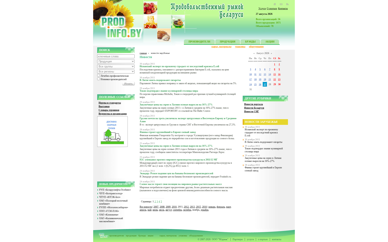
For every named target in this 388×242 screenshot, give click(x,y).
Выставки (104, 106)
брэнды (142, 235)
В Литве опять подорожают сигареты (263, 142)
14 (270, 74)
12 (260, 74)
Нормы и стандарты (110, 102)
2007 (156, 206)
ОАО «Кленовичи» (108, 214)
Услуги (262, 8)
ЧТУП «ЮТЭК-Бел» (109, 197)
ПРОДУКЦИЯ (227, 41)
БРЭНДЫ (250, 41)
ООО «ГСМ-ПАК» (109, 211)
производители (116, 235)
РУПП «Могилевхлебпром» (113, 207)
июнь (155, 209)
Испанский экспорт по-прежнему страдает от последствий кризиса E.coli (261, 132)
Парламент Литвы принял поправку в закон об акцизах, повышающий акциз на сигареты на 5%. (188, 83)
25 (255, 84)
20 (265, 79)
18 (255, 79)
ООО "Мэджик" (220, 239)
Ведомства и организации (113, 113)
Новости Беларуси (254, 107)
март (228, 206)
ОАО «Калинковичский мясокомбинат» (111, 220)
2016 (204, 206)
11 (255, 74)
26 (260, 84)
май (149, 209)
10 (250, 74)
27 (265, 84)
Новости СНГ (251, 111)
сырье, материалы (221, 46)
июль (161, 209)
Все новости (146, 206)
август (169, 209)
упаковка (240, 46)
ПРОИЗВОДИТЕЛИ (199, 41)
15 (274, 74)
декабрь (205, 209)
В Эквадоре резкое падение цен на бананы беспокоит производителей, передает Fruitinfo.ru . (186, 176)
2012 (186, 206)
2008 (162, 206)
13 (265, 74)
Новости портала (253, 104)
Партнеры (238, 239)
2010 (174, 206)
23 (279, 79)
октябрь (187, 209)
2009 (168, 206)
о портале (263, 239)
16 (279, 74)
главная (143, 53)
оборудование (256, 46)
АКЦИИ (269, 41)
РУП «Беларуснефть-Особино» (115, 189)
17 (250, 79)
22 (274, 79)
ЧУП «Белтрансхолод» (111, 193)
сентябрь (177, 209)
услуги (250, 239)
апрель (143, 209)
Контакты (283, 8)
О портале (272, 8)
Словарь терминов (109, 110)
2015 (198, 206)
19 (260, 79)
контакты (276, 239)
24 (250, 84)
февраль (221, 206)
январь (212, 206)
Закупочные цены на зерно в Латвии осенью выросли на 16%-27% (263, 159)
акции (150, 235)
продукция (131, 235)
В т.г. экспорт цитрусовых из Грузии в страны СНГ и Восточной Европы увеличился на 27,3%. (188, 124)
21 (270, 79)
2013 (192, 206)
